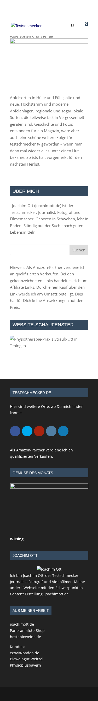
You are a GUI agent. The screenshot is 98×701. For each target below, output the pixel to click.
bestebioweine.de (25, 636)
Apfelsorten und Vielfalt (31, 36)
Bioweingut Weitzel (26, 658)
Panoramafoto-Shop (27, 630)
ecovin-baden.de (24, 652)
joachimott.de (47, 205)
